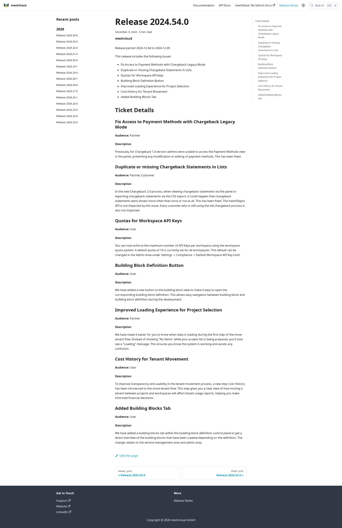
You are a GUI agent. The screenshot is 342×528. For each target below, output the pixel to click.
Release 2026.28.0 (67, 85)
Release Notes (288, 5)
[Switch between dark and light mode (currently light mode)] (303, 5)
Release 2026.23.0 (67, 122)
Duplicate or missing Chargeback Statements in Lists (269, 46)
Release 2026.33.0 (67, 41)
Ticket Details (262, 21)
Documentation (203, 5)
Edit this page (129, 456)
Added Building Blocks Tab (270, 96)
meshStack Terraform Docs (253, 5)
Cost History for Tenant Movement (270, 87)
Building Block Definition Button (267, 66)
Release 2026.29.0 (67, 72)
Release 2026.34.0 (67, 35)
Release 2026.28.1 (67, 78)
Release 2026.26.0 (67, 103)
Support (61, 501)
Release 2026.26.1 (67, 97)
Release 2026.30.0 (67, 60)
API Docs (225, 5)
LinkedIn (62, 512)
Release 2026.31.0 (67, 54)
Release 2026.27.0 (67, 91)
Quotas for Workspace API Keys (270, 57)
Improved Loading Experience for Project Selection (269, 76)
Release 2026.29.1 (67, 66)
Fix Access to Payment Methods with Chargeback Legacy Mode (270, 32)
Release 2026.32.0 (67, 47)
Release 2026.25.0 (67, 109)
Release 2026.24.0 (67, 116)
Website (61, 506)
